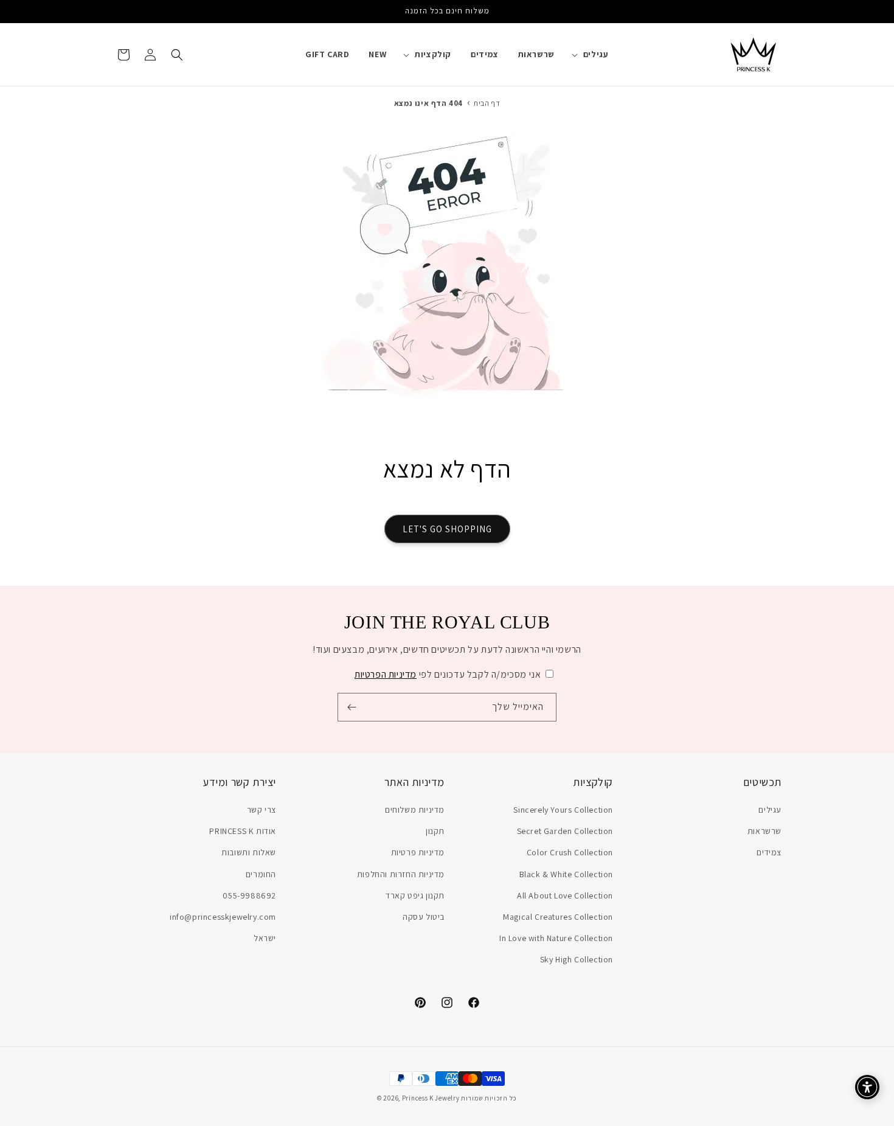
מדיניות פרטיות (418, 852)
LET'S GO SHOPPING (447, 529)
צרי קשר (261, 809)
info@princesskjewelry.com (223, 916)
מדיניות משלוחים (415, 809)
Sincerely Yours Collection (563, 809)
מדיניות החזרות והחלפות (401, 874)
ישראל (265, 938)
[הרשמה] (351, 707)
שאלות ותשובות (248, 852)
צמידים (769, 852)
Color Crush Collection (570, 852)
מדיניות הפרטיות (386, 674)
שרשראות (764, 831)
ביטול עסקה (424, 916)
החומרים (261, 874)
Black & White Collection (566, 874)
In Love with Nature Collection (556, 938)
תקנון (435, 831)
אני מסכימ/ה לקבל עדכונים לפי (448, 674)
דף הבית (487, 103)
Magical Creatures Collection (558, 916)
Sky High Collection (576, 959)
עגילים (769, 809)
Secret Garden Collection (565, 831)
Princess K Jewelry (431, 1098)
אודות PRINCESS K (242, 831)
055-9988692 (249, 895)
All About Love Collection (565, 895)
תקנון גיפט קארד (415, 895)
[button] (594, 54)
